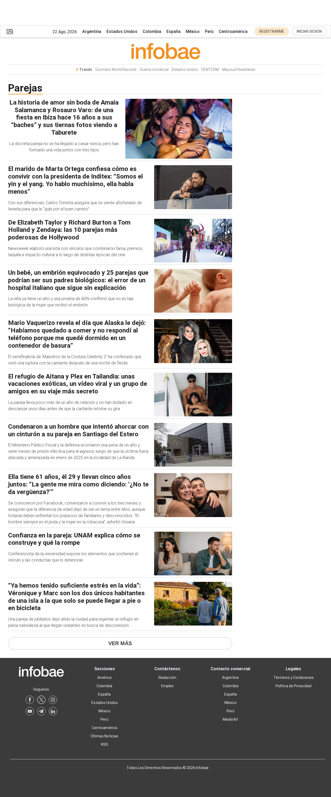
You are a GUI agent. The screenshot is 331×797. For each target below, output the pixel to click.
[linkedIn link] (53, 711)
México (193, 31)
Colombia (152, 31)
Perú (209, 31)
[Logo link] (165, 51)
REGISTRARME (271, 31)
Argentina (91, 31)
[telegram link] (41, 711)
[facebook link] (30, 700)
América (104, 677)
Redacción (167, 677)
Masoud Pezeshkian (238, 70)
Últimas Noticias (104, 736)
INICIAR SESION (309, 31)
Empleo (167, 686)
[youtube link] (30, 711)
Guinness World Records (116, 70)
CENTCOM (210, 70)
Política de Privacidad (293, 686)
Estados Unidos (121, 31)
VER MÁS (120, 643)
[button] (9, 31)
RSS (104, 744)
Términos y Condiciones (293, 677)
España (173, 31)
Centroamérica (233, 31)
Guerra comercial (154, 70)
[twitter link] (41, 700)
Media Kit (230, 719)
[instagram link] (53, 700)
